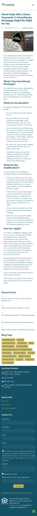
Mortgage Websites (16, 505)
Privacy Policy (6, 405)
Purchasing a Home (27, 28)
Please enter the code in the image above (15, 477)
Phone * (4, 443)
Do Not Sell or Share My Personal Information (16, 493)
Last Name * (6, 427)
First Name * (6, 419)
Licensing (4, 401)
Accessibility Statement (9, 408)
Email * (4, 435)
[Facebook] (34, 511)
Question (5, 464)
